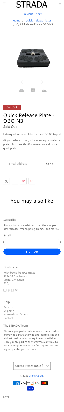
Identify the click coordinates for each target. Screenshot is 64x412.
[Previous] (23, 82)
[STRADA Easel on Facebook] (8, 291)
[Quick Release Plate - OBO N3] (32, 55)
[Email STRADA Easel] (4, 291)
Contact (8, 318)
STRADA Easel (36, 375)
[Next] (41, 82)
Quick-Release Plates (38, 20)
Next (38, 14)
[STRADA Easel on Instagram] (12, 291)
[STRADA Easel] (32, 4)
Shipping (8, 311)
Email (7, 235)
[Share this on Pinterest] (23, 181)
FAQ (6, 283)
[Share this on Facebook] (15, 181)
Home (16, 20)
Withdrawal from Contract (19, 272)
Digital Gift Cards (13, 280)
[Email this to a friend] (32, 181)
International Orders (15, 314)
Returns (8, 307)
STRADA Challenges (15, 276)
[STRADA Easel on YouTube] (16, 291)
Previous (28, 14)
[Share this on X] (6, 181)
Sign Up (32, 251)
